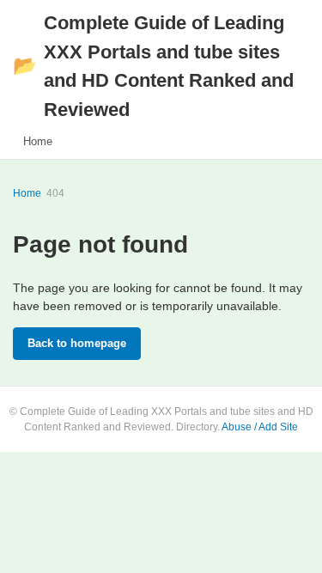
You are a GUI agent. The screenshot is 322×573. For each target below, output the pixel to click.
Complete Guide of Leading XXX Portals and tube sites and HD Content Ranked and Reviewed (153, 66)
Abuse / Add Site (260, 427)
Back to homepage (76, 343)
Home (37, 141)
